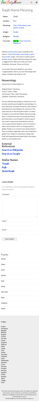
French (3, 336)
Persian (3, 366)
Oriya (3, 364)
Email (4, 230)
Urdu (2, 382)
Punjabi (3, 368)
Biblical (3, 332)
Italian (3, 352)
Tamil (3, 378)
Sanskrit (4, 372)
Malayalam (5, 360)
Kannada (4, 354)
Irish (2, 350)
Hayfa (3, 308)
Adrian (3, 259)
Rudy (3, 297)
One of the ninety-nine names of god (22, 26)
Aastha (3, 275)
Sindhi (3, 374)
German (3, 338)
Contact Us (30, 398)
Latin (3, 358)
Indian (3, 348)
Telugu (3, 380)
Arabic (15, 32)
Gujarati (4, 342)
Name (4, 221)
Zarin (3, 270)
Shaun (3, 286)
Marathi (4, 362)
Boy (14, 21)
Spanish (3, 376)
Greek (3, 340)
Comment (6, 194)
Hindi (3, 346)
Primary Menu (36, 2)
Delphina (4, 303)
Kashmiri (4, 356)
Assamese (4, 328)
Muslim (16, 36)
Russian (3, 370)
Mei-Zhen (4, 292)
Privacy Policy (23, 398)
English (3, 334)
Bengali (3, 330)
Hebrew (3, 344)
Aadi (2, 281)
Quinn (3, 264)
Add (16, 41)
